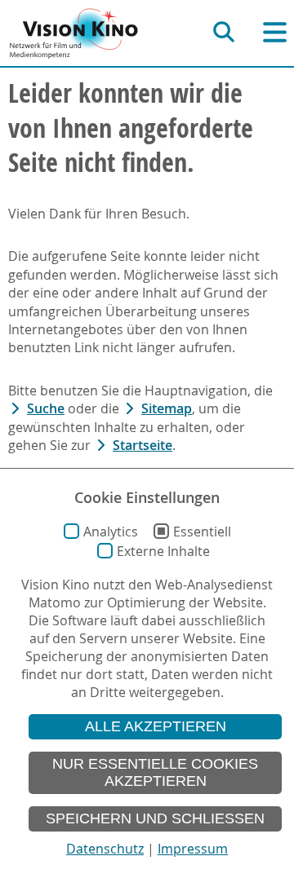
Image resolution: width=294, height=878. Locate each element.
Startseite (142, 445)
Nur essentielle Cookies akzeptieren (155, 772)
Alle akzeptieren (155, 726)
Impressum (193, 849)
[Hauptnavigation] (275, 32)
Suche (46, 408)
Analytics (110, 531)
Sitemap (166, 408)
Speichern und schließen (155, 818)
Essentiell (202, 531)
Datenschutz (105, 849)
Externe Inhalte (163, 551)
